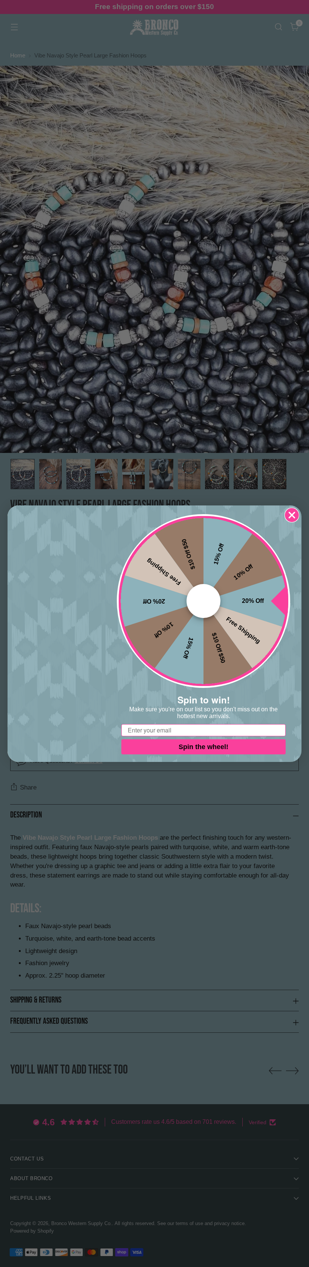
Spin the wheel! (203, 747)
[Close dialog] (291, 515)
